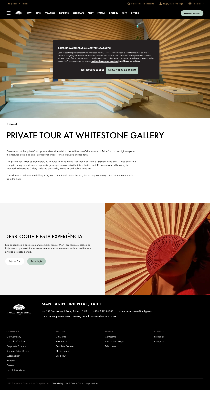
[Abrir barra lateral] (8, 13)
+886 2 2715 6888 (103, 311)
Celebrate (78, 13)
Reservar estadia (192, 13)
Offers (135, 13)
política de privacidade (130, 61)
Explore (64, 13)
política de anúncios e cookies (105, 61)
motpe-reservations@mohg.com (135, 311)
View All (13, 124)
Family (101, 13)
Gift (124, 13)
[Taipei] (18, 13)
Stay (29, 13)
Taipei (24, 3)
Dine (38, 13)
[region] (106, 59)
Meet (91, 13)
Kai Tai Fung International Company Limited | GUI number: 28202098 (80, 316)
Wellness (50, 13)
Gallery (113, 13)
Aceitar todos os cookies (122, 70)
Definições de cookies (92, 70)
